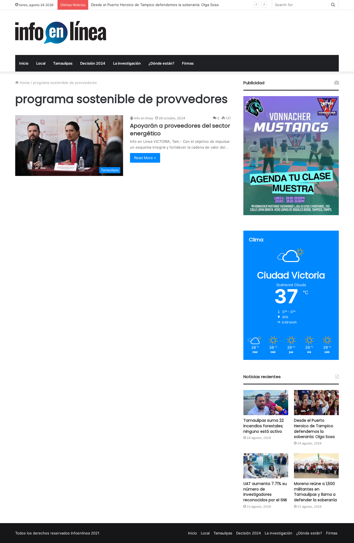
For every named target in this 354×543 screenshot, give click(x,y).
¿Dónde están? (161, 63)
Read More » (145, 157)
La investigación (127, 63)
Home (24, 82)
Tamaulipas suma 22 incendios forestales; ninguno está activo (263, 426)
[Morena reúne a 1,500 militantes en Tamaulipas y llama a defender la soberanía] (316, 465)
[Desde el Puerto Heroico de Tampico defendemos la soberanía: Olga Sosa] (316, 402)
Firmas (188, 63)
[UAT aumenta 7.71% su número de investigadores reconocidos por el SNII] (265, 465)
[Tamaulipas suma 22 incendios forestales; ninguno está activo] (265, 402)
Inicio (23, 63)
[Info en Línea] (60, 32)
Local (40, 63)
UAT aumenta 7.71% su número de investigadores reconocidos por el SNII (154, 4)
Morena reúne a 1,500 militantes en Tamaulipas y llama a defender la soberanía (315, 492)
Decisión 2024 (92, 63)
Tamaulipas (62, 63)
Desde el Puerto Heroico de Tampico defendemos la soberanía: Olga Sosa (314, 428)
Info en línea (143, 118)
